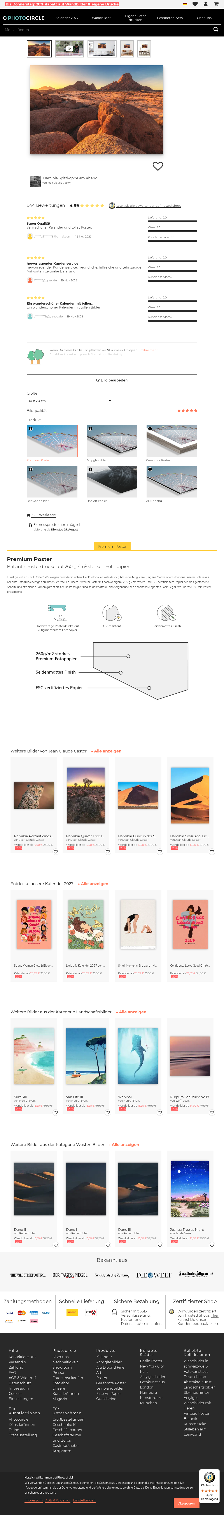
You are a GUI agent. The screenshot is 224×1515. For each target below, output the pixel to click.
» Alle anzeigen (106, 751)
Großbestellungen (68, 1419)
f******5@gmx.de (45, 280)
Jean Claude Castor (59, 182)
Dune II (20, 1229)
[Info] (30, 428)
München (148, 1403)
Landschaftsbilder (199, 1387)
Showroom (62, 1367)
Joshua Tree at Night (187, 1229)
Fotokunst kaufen (67, 1378)
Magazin (59, 1399)
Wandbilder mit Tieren (197, 1405)
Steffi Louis (182, 1100)
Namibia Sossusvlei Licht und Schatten (190, 836)
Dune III (124, 1229)
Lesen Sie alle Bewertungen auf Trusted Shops (148, 205)
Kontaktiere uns (22, 1357)
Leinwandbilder (110, 1388)
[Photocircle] (24, 17)
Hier (215, 1315)
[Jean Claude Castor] (35, 181)
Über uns (60, 1357)
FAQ (12, 1373)
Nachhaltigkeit (65, 1362)
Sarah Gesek (183, 1233)
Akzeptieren (186, 1503)
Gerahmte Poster (111, 1383)
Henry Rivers (27, 1100)
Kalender (104, 1357)
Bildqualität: (37, 411)
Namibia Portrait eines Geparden (34, 836)
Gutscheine (106, 1399)
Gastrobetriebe (65, 1446)
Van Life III (74, 1097)
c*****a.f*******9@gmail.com (52, 236)
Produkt (34, 420)
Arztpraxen (61, 1451)
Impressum (19, 1388)
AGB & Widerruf (22, 1378)
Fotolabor (60, 1383)
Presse (58, 1373)
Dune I (71, 1229)
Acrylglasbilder (109, 1362)
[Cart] (216, 4)
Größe (32, 393)
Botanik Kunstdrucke (195, 1421)
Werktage (43, 515)
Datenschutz (20, 1383)
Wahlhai (125, 1097)
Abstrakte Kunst (198, 1382)
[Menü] (217, 1472)
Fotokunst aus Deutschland (196, 1374)
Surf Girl (20, 1097)
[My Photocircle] (205, 4)
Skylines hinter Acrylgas (196, 1395)
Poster (101, 1378)
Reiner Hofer (27, 1233)
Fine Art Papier (109, 1394)
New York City (152, 1366)
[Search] (216, 29)
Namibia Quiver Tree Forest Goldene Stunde (86, 836)
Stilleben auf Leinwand (194, 1432)
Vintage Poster (196, 1413)
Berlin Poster (151, 1361)
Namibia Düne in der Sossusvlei (138, 836)
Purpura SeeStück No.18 (189, 1097)
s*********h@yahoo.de (48, 316)
